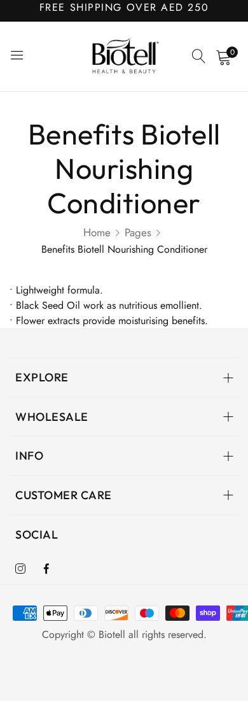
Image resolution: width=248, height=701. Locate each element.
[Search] (199, 56)
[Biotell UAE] (124, 56)
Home (97, 232)
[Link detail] (20, 569)
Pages (138, 232)
